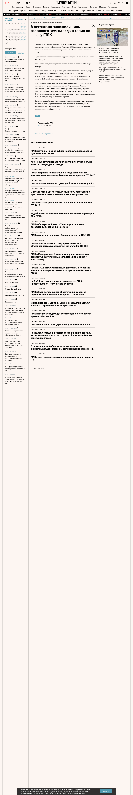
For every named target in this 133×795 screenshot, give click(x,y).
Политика (93, 7)
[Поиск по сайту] (115, 3)
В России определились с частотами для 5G (14, 61)
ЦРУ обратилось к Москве (14, 295)
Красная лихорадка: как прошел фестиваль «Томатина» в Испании (14, 333)
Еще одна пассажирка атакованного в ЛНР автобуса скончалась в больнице (13, 357)
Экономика (37, 7)
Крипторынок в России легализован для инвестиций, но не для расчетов (13, 206)
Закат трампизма (11, 282)
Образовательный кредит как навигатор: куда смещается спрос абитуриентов (14, 182)
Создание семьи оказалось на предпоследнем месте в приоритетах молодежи (15, 110)
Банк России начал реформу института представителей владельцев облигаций (13, 229)
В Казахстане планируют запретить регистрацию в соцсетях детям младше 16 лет (14, 380)
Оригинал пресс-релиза (43, 134)
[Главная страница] (66, 3)
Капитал (71, 11)
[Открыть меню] (127, 3)
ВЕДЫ (9, 11)
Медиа (74, 7)
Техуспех (119, 11)
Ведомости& (52, 11)
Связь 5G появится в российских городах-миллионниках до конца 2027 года (14, 344)
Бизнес (28, 7)
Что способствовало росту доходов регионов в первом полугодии (15, 139)
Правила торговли (19, 11)
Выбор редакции (36, 18)
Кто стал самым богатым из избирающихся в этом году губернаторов (15, 120)
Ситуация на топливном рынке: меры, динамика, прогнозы (104, 18)
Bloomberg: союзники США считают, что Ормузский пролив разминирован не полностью (15, 311)
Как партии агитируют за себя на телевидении (14, 69)
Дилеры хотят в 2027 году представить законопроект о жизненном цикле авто (15, 89)
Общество (102, 7)
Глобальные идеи (18, 7)
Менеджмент (112, 7)
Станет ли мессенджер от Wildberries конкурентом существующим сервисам (14, 150)
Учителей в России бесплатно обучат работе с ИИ (15, 79)
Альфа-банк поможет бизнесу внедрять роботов (15, 130)
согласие (52, 791)
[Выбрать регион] (111, 3)
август (20, 20)
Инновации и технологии (105, 11)
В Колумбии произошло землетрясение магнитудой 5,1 (15, 369)
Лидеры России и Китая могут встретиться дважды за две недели (15, 253)
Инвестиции (55, 7)
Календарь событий (9, 19)
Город (44, 11)
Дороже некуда (10, 302)
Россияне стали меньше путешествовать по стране (15, 159)
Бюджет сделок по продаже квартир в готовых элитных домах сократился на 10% (15, 169)
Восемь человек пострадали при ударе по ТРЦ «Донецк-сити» (14, 322)
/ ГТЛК (60, 23)
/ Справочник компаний (49, 23)
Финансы (46, 7)
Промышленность (88, 11)
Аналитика (62, 11)
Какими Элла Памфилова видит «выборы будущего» (15, 100)
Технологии (66, 7)
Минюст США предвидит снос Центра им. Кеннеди (14, 263)
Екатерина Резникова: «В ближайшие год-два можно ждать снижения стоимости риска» (15, 194)
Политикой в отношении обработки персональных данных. (65, 793)
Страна (78, 11)
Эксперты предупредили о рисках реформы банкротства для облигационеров (15, 242)
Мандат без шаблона (13, 289)
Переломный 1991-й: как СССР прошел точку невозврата (63, 18)
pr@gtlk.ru (48, 125)
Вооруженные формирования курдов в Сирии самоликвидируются (15, 274)
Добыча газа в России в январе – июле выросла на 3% (15, 217)
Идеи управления (34, 11)
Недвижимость (83, 7)
